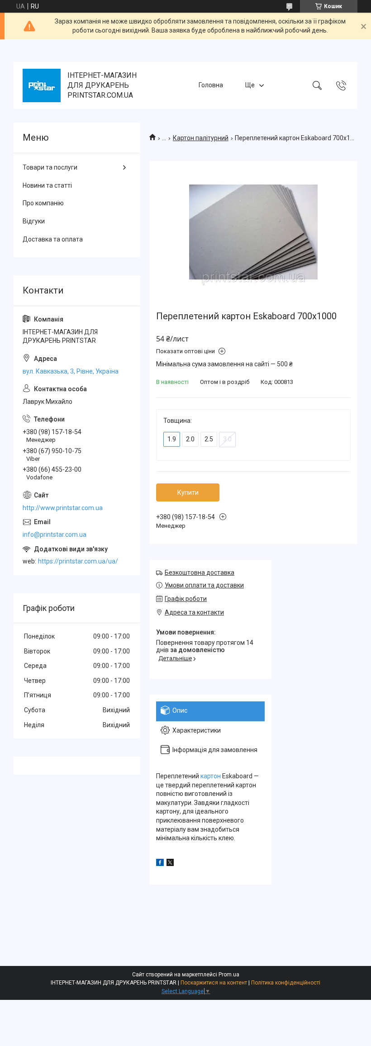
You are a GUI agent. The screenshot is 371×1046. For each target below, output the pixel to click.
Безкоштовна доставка (199, 572)
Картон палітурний (200, 138)
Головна (211, 85)
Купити (188, 492)
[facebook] (160, 863)
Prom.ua (229, 974)
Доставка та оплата (53, 239)
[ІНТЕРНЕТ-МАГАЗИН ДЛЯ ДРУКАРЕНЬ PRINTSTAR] (42, 85)
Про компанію (43, 203)
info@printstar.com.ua (54, 534)
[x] (170, 863)
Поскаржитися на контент (214, 983)
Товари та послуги (50, 167)
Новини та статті (47, 185)
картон (210, 776)
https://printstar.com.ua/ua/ (78, 561)
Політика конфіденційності (285, 983)
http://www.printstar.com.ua (63, 507)
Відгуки (34, 221)
